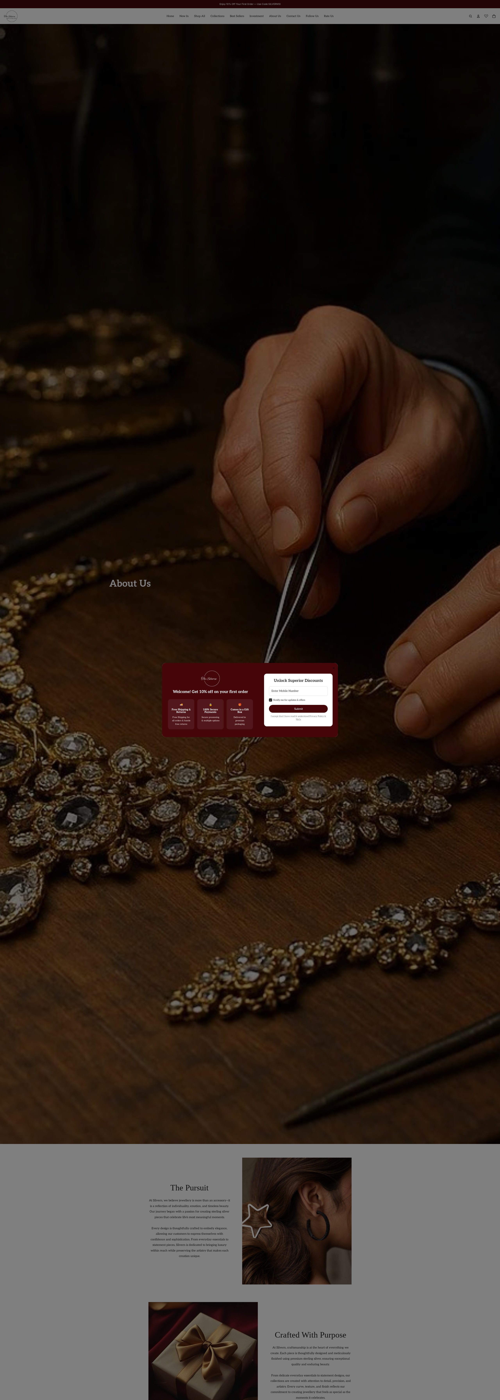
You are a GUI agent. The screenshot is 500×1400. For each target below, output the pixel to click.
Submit (298, 708)
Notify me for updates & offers (289, 700)
